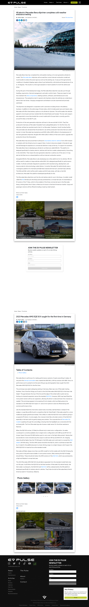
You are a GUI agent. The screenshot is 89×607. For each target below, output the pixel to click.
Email (29, 263)
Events (10, 573)
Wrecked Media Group (51, 602)
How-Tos (10, 587)
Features (10, 591)
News (10, 571)
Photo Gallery (22, 373)
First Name (30, 254)
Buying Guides (11, 589)
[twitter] (19, 20)
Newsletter (74, 2)
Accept (75, 597)
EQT (23, 179)
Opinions (10, 585)
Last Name (30, 258)
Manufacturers (12, 575)
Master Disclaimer (23, 605)
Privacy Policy (32, 605)
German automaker (29, 380)
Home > (16, 7)
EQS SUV (55, 456)
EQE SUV (48, 396)
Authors (22, 578)
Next (72, 488)
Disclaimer (47, 605)
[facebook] (17, 20)
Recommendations (13, 593)
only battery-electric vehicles (52, 141)
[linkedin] (22, 20)
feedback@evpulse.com (14, 566)
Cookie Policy (55, 605)
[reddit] (26, 20)
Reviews (10, 583)
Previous (16, 488)
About (22, 576)
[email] (24, 20)
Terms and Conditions (65, 605)
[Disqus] (44, 290)
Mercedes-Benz (69, 17)
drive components (32, 95)
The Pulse (24, 571)
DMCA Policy (40, 605)
